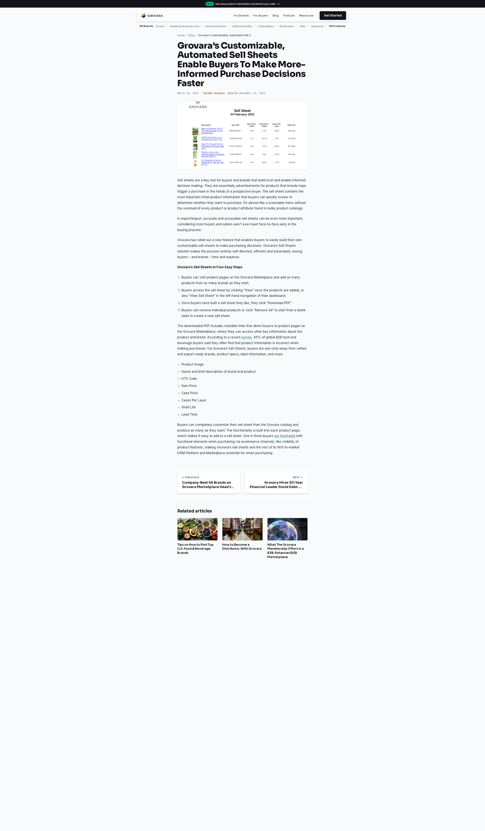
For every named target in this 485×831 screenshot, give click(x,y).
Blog (276, 15)
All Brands (146, 26)
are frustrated (284, 436)
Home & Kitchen (215, 26)
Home (181, 35)
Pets (302, 26)
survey (246, 337)
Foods (160, 26)
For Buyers (260, 15)
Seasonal (317, 26)
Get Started (333, 15)
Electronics (287, 26)
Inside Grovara (213, 93)
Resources (306, 15)
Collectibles (266, 26)
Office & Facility (242, 26)
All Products (337, 26)
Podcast (289, 15)
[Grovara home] (152, 15)
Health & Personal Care (184, 26)
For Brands (241, 15)
